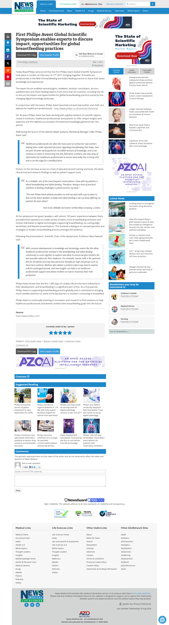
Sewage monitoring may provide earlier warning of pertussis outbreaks (140, 269)
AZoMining (125, 555)
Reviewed (98, 65)
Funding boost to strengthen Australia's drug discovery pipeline (141, 206)
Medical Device (127, 306)
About (89, 534)
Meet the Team (93, 538)
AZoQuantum (127, 558)
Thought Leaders (23, 552)
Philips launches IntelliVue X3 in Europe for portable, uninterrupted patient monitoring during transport (47, 442)
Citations (21, 376)
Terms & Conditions (95, 558)
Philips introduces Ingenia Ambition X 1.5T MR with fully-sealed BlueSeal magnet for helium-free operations (47, 410)
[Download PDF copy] (8, 36)
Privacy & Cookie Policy (96, 562)
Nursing (124, 319)
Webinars (56, 558)
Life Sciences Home (67, 4)
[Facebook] (8, 56)
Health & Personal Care (26, 562)
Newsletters (91, 545)
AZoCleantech (127, 541)
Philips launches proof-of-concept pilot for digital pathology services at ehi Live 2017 (71, 409)
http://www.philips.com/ (28, 315)
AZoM (123, 534)
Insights (19, 555)
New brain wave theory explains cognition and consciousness (139, 127)
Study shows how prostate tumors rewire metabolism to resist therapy (141, 96)
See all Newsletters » (119, 331)
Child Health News (33, 341)
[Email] (8, 83)
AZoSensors (126, 552)
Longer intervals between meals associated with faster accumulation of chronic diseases (141, 113)
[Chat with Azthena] (162, 620)
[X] (8, 63)
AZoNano (125, 538)
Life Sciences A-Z (59, 545)
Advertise (90, 552)
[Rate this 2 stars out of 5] (55, 332)
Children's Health (129, 293)
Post (18, 490)
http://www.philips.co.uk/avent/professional (76, 108)
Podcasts (19, 579)
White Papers (21, 548)
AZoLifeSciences (128, 565)
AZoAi (123, 569)
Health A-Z (20, 545)
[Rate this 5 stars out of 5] (69, 332)
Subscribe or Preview (129, 296)
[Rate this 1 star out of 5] (51, 332)
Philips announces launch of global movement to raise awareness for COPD (24, 409)
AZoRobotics (126, 548)
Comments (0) (22, 345)
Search (89, 541)
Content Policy (92, 565)
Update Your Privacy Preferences (136, 604)
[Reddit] (8, 70)
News (18, 541)
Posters (19, 576)
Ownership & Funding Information (101, 569)
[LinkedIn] (8, 49)
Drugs (18, 569)
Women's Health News (53, 341)
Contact (89, 555)
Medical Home (46, 4)
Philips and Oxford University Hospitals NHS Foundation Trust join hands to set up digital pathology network (93, 411)
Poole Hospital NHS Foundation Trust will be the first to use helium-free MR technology (71, 439)
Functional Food (23, 538)
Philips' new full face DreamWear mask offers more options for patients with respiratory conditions (94, 440)
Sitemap (90, 548)
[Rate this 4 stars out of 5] (65, 332)
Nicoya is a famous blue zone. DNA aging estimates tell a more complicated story (141, 239)
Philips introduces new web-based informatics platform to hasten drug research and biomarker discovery (25, 440)
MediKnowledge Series (26, 558)
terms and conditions (141, 593)
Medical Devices (23, 565)
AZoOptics (125, 545)
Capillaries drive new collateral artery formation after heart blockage (140, 143)
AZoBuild (125, 562)
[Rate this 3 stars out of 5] (60, 332)
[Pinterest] (8, 76)
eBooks (19, 572)
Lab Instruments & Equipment (65, 541)
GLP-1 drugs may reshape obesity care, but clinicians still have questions (141, 254)
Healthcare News (73, 341)
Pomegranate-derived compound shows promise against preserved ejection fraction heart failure (141, 81)
